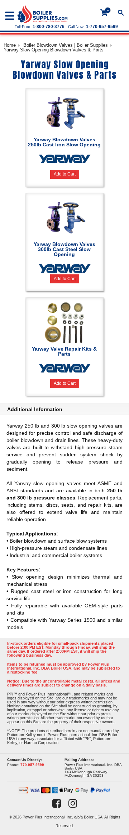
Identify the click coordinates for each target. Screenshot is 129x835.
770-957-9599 (32, 765)
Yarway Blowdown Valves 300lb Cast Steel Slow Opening (64, 249)
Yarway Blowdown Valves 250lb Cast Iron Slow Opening (64, 142)
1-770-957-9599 (102, 26)
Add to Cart (65, 174)
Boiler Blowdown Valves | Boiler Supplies (65, 45)
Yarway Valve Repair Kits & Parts (64, 351)
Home (10, 45)
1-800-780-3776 (48, 26)
